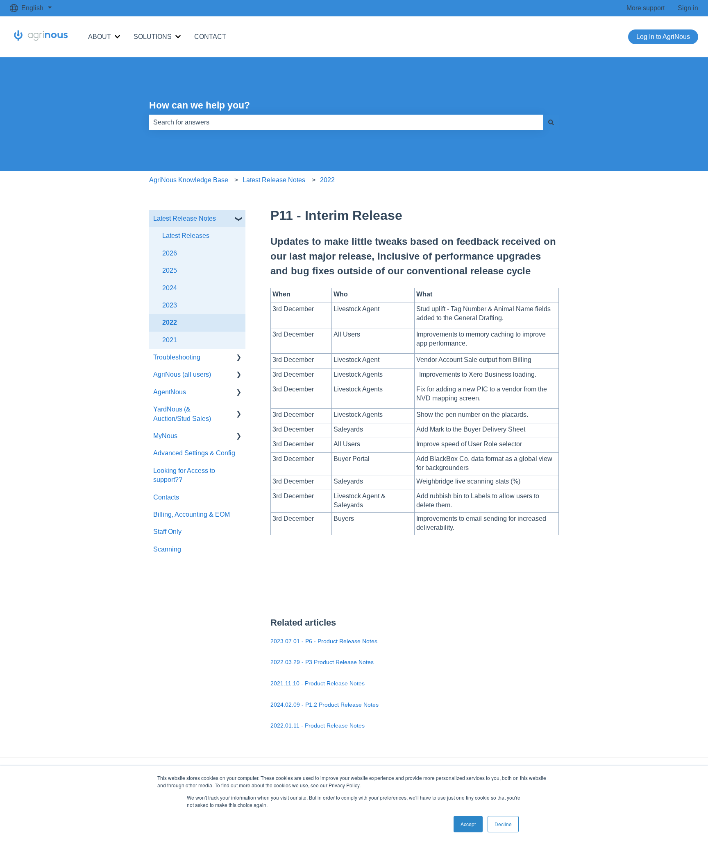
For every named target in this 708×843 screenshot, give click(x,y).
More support (645, 8)
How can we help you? (199, 105)
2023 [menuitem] (169, 305)
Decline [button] (503, 823)
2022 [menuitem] (169, 322)
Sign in (688, 8)
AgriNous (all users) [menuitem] (182, 374)
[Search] (551, 122)
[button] (238, 219)
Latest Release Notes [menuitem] (184, 218)
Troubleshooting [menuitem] (176, 357)
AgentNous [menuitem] (169, 392)
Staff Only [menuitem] (167, 531)
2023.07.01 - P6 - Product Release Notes (323, 641)
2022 (327, 179)
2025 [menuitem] (169, 270)
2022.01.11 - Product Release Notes (317, 725)
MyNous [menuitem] (165, 435)
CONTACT (210, 36)
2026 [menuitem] (169, 253)
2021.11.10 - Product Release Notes (317, 683)
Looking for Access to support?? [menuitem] (184, 475)
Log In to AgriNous (663, 36)
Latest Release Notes (274, 179)
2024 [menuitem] (169, 288)
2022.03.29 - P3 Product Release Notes (322, 662)
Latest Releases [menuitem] (185, 235)
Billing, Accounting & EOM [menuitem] (191, 514)
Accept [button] (468, 823)
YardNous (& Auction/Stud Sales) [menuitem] (182, 414)
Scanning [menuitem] (167, 549)
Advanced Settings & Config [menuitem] (194, 453)
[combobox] (346, 122)
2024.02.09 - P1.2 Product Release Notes (324, 704)
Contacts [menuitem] (166, 497)
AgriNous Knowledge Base (188, 179)
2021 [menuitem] (169, 340)
